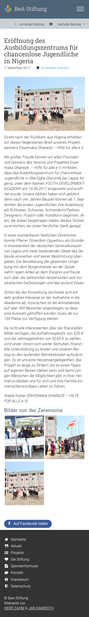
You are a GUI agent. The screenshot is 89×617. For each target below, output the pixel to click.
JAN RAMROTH (41, 608)
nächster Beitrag (70, 24)
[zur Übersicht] (51, 24)
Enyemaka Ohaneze (55, 68)
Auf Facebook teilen (30, 523)
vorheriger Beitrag (31, 24)
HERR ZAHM (14, 608)
